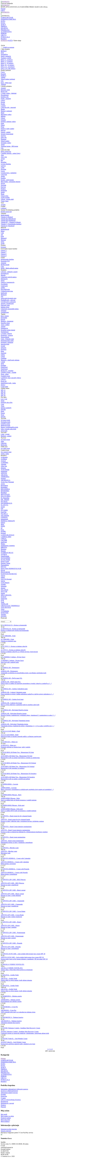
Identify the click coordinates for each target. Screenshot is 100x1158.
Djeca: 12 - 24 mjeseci (8, 67)
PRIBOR (4, 33)
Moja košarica (5, 1121)
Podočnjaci (4, 367)
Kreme (3, 102)
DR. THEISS (5, 499)
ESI (2, 508)
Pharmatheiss (5, 565)
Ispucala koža (5, 344)
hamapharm (4, 519)
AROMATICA (5, 480)
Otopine (3, 120)
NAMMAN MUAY (7, 552)
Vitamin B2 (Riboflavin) (8, 219)
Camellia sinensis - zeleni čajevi (10, 153)
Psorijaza (3, 349)
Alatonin (3, 263)
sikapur (3, 588)
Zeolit (2, 243)
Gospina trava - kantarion (8, 173)
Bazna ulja (4, 91)
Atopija (3, 326)
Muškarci (4, 51)
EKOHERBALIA (6, 503)
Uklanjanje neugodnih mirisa (10, 309)
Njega (2, 280)
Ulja (2, 81)
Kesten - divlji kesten (7, 180)
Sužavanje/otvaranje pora (8, 298)
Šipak (2, 194)
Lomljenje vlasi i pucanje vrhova (11, 378)
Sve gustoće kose (6, 452)
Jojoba (3, 176)
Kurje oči (4, 381)
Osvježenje (4, 284)
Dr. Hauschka (5, 498)
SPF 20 (3, 392)
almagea (3, 468)
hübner (3, 522)
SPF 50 (3, 395)
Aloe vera (4, 157)
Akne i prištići (5, 325)
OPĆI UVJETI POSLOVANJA (11, 1100)
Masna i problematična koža (9, 427)
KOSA (3, 23)
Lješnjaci (3, 208)
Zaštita (3, 287)
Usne (2, 404)
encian (3, 507)
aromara (3, 478)
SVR (2, 600)
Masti (2, 113)
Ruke (2, 411)
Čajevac (3, 166)
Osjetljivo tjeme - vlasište (8, 372)
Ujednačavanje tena (7, 291)
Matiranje (4, 295)
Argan (3, 158)
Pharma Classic (5, 563)
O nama (3, 1098)
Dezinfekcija (5, 273)
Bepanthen (4, 487)
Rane (2, 351)
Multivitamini (5, 215)
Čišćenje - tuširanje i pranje (9, 272)
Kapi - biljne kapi (6, 83)
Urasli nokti (4, 386)
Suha (2, 441)
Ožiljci (3, 355)
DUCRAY (4, 501)
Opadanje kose (5, 376)
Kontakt (3, 1094)
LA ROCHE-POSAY (7, 535)
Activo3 (3, 461)
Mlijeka (3, 116)
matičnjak (4, 542)
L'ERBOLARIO (6, 537)
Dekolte (3, 409)
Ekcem (3, 319)
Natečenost (4, 369)
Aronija (3, 204)
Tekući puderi (5, 141)
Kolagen (3, 247)
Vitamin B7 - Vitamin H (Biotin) (11, 222)
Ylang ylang (4, 201)
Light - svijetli (5, 434)
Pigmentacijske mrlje (7, 340)
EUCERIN (4, 510)
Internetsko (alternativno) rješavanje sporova (14, 1089)
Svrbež (3, 346)
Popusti (3, 9)
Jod (2, 234)
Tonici (3, 144)
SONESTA (4, 40)
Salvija (3, 581)
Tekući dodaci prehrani (8, 79)
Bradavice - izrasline (7, 371)
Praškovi (3, 75)
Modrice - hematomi (7, 321)
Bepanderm (4, 485)
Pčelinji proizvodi (6, 211)
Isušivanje (4, 293)
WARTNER (4, 613)
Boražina (3, 162)
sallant (3, 577)
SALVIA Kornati (6, 579)
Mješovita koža (5, 425)
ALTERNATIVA (6, 31)
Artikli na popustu (8, 47)
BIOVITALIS (5, 494)
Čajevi (3, 72)
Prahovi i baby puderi (7, 128)
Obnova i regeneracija (7, 282)
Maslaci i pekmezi (6, 111)
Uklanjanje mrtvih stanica (9, 277)
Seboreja (3, 348)
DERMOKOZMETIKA (8, 19)
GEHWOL (4, 517)
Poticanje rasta (5, 305)
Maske (3, 109)
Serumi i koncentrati (7, 134)
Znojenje (3, 353)
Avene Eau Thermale (7, 482)
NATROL (4, 554)
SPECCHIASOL (6, 595)
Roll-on (3, 130)
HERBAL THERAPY (8, 521)
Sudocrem (4, 598)
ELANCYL (4, 505)
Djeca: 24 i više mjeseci (8, 68)
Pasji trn (3, 187)
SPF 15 (3, 390)
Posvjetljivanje (5, 289)
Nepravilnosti (5, 337)
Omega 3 (3, 250)
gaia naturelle (5, 515)
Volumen (3, 310)
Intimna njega (5, 307)
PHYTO (3, 567)
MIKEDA (4, 547)
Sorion (3, 593)
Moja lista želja (5, 1120)
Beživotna (4, 445)
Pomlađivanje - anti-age (8, 300)
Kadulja (3, 178)
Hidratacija (4, 279)
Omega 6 (3, 254)
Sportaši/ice (4, 54)
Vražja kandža (5, 197)
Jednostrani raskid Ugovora (9, 1093)
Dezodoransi (5, 95)
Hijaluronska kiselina (7, 259)
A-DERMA (4, 462)
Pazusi (3, 413)
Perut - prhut (4, 374)
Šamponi (3, 139)
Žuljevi (3, 385)
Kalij (2, 236)
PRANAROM (5, 572)
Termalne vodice (6, 143)
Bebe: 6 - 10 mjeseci (7, 63)
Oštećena (3, 443)
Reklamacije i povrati (7, 1103)
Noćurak (3, 185)
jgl (1, 528)
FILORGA (4, 514)
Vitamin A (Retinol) (7, 217)
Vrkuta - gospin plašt (7, 199)
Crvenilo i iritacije (6, 333)
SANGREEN (5, 583)
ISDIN (3, 526)
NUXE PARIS (5, 560)
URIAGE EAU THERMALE (10, 605)
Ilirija (2, 524)
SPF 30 (3, 393)
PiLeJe (3, 570)
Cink (2, 233)
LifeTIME (4, 540)
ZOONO (3, 616)
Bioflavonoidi (5, 265)
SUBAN (3, 597)
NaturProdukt (5, 556)
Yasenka (3, 614)
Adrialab (3, 464)
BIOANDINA (5, 489)
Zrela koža (4, 431)
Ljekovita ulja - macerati (8, 107)
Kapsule (3, 74)
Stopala (3, 416)
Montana (3, 549)
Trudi (2, 602)
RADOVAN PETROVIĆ (9, 574)
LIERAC (4, 538)
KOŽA (3, 21)
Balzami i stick (5, 90)
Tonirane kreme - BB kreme (9, 146)
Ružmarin (4, 190)
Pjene (2, 127)
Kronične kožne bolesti (8, 330)
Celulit (3, 362)
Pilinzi (3, 125)
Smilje (3, 192)
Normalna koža (5, 422)
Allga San (4, 466)
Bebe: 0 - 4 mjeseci (7, 60)
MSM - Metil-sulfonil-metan (9, 268)
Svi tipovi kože (5, 420)
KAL (2, 530)
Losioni (3, 105)
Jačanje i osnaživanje (7, 303)
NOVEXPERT (5, 558)
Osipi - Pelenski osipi (7, 339)
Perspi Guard (5, 561)
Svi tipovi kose (5, 439)
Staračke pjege (5, 323)
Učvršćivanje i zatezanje (8, 302)
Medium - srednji (6, 436)
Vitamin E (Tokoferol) (7, 226)
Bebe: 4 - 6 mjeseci (7, 61)
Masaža (3, 275)
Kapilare (3, 365)
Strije (2, 363)
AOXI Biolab (5, 469)
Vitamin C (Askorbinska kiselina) (11, 224)
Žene (2, 52)
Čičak (2, 167)
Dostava (3, 1105)
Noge (2, 415)
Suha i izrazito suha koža (8, 429)
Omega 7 (3, 252)
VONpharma (5, 611)
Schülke (3, 584)
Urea (2, 266)
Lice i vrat (4, 399)
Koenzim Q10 (5, 261)
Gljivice (3, 379)
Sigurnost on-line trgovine (9, 1129)
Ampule (3, 88)
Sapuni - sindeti (5, 132)
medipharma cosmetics (8, 545)
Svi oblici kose (5, 448)
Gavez (3, 171)
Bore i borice (5, 316)
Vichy (2, 609)
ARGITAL (4, 475)
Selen (2, 242)
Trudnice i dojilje (6, 58)
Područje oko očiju (6, 402)
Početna (3, 1058)
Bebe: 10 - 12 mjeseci (7, 65)
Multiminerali (5, 229)
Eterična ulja (4, 97)
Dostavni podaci (6, 1118)
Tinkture (3, 84)
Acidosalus (4, 457)
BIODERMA (5, 491)
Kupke (3, 104)
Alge (2, 155)
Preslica (3, 189)
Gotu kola (4, 174)
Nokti (2, 401)
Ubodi (3, 356)
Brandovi (4, 39)
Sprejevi (3, 136)
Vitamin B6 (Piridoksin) (8, 220)
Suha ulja (4, 137)
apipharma (4, 471)
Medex (3, 544)
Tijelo (2, 406)
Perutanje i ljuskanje (7, 342)
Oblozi (3, 118)
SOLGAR (4, 591)
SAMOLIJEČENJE (7, 17)
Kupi (2, 634)
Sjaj (2, 296)
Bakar (2, 231)
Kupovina (4, 1096)
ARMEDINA (5, 477)
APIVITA (4, 473)
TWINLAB (4, 604)
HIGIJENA (4, 28)
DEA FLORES (5, 496)
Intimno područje (6, 408)
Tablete (3, 77)
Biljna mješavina (6, 151)
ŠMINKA (4, 26)
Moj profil (4, 1114)
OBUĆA (3, 35)
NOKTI (3, 24)
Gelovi (3, 100)
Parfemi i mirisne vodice (8, 121)
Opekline (3, 358)
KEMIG (3, 531)
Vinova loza (4, 196)
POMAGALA (5, 37)
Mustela (3, 551)
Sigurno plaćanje (6, 1131)
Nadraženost (4, 332)
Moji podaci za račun (7, 1116)
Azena (3, 484)
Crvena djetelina (6, 164)
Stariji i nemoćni (6, 56)
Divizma (3, 169)
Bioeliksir (4, 492)
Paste (2, 123)
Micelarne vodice (6, 114)
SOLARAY (4, 590)
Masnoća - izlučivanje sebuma (10, 360)
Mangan (3, 240)
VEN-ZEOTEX (6, 607)
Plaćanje (3, 1107)
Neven (3, 183)
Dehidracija (4, 328)
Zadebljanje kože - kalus (8, 383)
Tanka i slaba (5, 454)
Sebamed (3, 586)
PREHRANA (5, 30)
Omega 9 (3, 256)
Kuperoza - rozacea (7, 335)
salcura (3, 575)
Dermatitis (4, 318)
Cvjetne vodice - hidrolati (8, 93)
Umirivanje (4, 286)
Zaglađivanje (5, 312)
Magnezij (4, 238)
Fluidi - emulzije (6, 98)
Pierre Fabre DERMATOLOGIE (11, 568)
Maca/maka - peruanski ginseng (10, 181)
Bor (2, 160)
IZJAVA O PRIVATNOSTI (9, 1091)
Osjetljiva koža (5, 424)
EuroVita (3, 512)
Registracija (4, 1101)
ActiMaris (4, 459)
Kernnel (3, 533)
